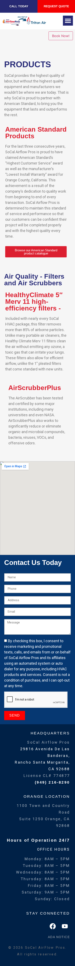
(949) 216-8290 (52, 782)
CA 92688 (59, 769)
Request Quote (56, 6)
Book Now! (60, 36)
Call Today (18, 6)
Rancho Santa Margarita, (42, 762)
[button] (68, 20)
